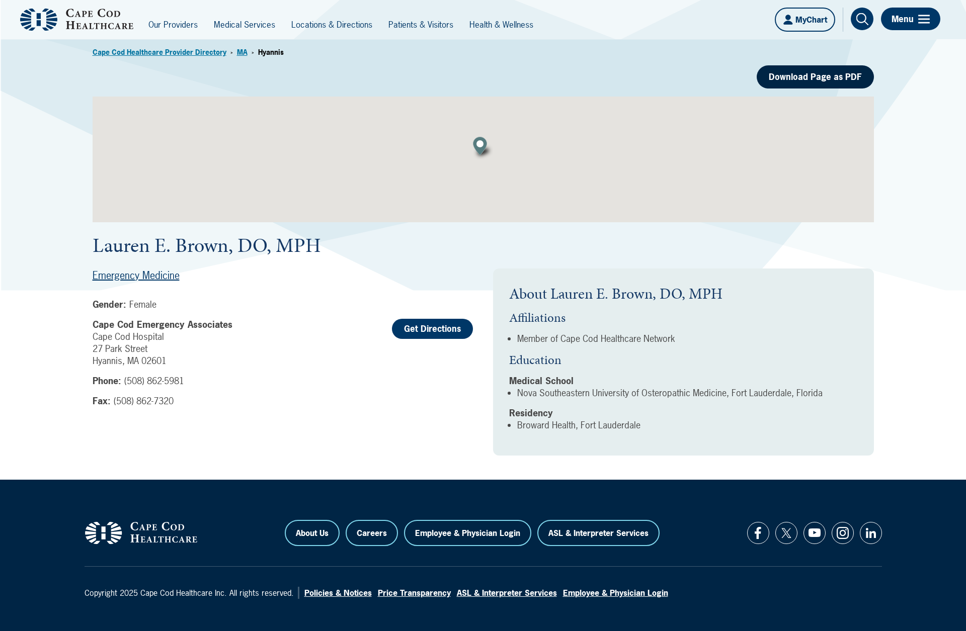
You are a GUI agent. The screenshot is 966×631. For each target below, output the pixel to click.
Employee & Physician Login (467, 532)
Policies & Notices (338, 592)
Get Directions (432, 328)
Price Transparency (414, 592)
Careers (372, 532)
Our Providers (173, 24)
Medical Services (244, 24)
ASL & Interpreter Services (598, 532)
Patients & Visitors (420, 24)
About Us (312, 532)
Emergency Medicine (136, 275)
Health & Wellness (501, 24)
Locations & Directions (331, 24)
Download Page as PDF (815, 76)
